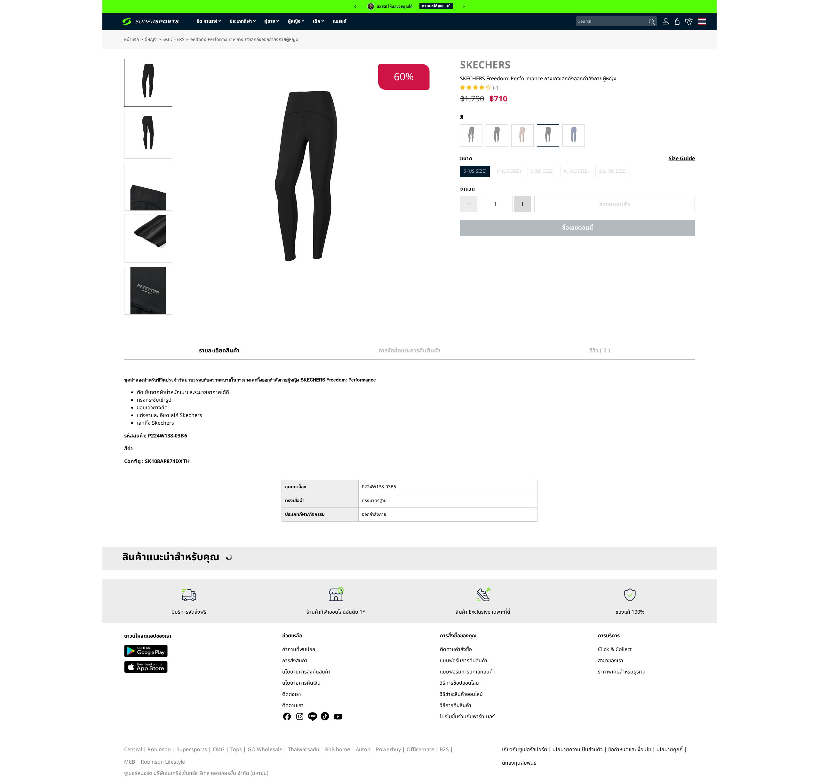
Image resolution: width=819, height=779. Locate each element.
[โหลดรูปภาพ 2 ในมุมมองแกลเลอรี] (148, 135)
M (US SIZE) (509, 171)
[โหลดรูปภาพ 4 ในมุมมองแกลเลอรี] (148, 239)
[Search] (652, 21)
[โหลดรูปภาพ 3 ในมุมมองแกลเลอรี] (148, 187)
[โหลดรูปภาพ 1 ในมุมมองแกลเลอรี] (148, 83)
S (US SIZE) (475, 171)
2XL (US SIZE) (612, 171)
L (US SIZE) (542, 171)
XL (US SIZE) (576, 171)
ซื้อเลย (577, 228)
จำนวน (467, 189)
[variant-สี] (471, 135)
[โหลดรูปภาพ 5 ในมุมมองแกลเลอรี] (148, 291)
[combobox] (616, 21)
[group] (409, 6)
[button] (355, 6)
